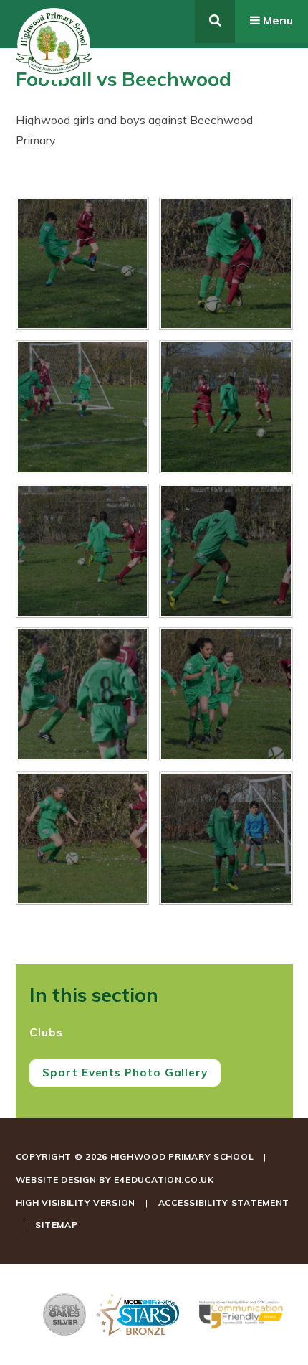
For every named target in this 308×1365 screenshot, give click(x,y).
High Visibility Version (76, 1202)
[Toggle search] (215, 21)
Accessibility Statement (224, 1202)
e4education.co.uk (163, 1179)
